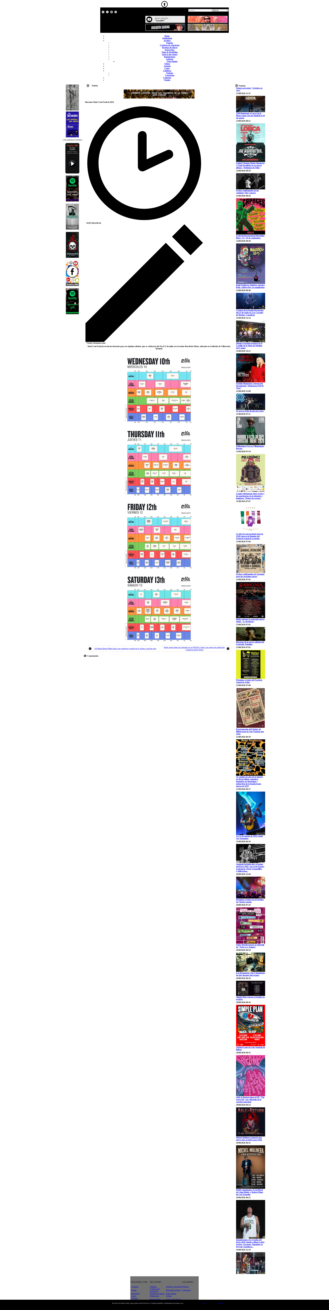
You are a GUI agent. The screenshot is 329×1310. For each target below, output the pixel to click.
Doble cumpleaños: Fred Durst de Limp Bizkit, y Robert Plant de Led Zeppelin (249, 1192)
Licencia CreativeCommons (138, 1299)
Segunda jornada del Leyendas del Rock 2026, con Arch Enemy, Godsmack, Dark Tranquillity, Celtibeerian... (250, 867)
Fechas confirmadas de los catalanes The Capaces (247, 191)
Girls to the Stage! (169, 54)
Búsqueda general (173, 1290)
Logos (167, 68)
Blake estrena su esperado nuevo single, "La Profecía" (250, 620)
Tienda (167, 80)
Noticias (169, 43)
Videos (167, 64)
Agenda (167, 66)
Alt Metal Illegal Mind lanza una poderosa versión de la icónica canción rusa (125, 648)
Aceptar (220, 1303)
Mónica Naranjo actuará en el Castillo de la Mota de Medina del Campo (249, 345)
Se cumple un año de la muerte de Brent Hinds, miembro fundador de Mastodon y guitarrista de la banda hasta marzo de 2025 (249, 781)
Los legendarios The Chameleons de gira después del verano (250, 974)
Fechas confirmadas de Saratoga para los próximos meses (250, 575)
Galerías (169, 59)
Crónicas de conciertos (170, 45)
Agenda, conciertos (174, 1287)
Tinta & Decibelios (170, 52)
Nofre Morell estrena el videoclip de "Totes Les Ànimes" (250, 946)
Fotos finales (172, 61)
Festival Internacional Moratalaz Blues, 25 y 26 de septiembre (250, 237)
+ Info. (204, 1303)
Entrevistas (170, 50)
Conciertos (169, 75)
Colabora (167, 71)
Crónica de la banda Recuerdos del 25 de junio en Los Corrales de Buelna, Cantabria (250, 312)
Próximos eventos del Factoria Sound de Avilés (249, 681)
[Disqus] (159, 691)
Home (167, 36)
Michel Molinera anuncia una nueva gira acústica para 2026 (249, 1138)
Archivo (167, 41)
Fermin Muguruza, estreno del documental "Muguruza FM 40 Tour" (249, 385)
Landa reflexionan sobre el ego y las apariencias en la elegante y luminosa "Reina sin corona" (250, 496)
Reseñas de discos (169, 47)
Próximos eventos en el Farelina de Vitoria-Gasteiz (250, 901)
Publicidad (167, 38)
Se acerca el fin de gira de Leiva (250, 411)
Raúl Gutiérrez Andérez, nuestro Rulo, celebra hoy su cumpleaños (250, 286)
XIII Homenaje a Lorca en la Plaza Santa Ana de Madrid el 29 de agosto (250, 115)
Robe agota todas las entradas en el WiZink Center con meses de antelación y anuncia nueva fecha (194, 648)
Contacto (167, 78)
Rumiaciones (169, 57)
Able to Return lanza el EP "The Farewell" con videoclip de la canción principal (250, 1099)
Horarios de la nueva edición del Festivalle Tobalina (250, 643)
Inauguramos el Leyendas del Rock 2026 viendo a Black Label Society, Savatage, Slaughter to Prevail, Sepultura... (250, 1243)
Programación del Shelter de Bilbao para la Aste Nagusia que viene (250, 731)
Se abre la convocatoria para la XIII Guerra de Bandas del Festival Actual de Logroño (249, 536)
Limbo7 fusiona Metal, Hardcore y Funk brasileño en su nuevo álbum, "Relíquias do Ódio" (250, 165)
